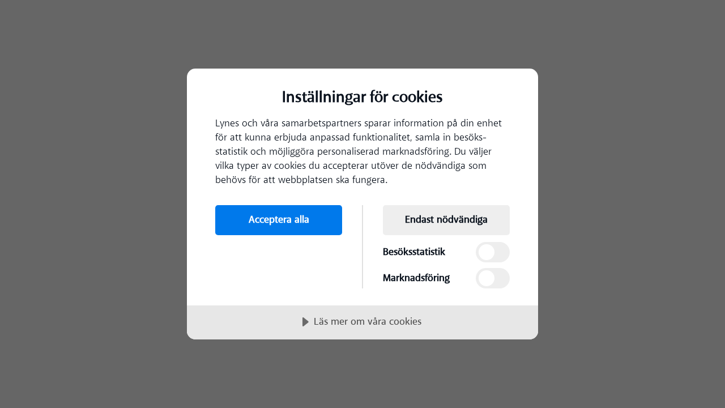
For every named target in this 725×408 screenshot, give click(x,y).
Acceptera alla (279, 220)
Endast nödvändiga (446, 220)
